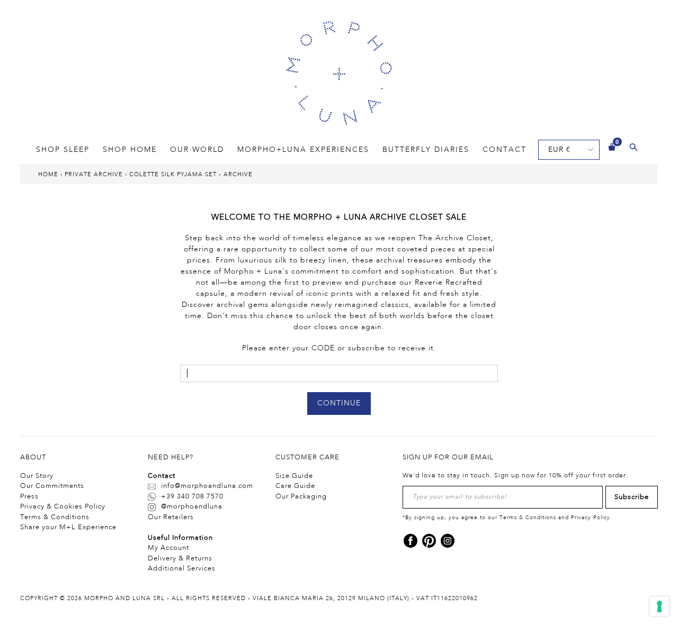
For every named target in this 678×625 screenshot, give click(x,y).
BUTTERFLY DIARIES (425, 149)
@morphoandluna (191, 506)
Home (48, 174)
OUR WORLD (197, 149)
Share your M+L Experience (68, 527)
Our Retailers (171, 517)
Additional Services (182, 568)
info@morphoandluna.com (207, 486)
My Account (168, 548)
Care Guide (295, 486)
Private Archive (94, 174)
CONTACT (505, 149)
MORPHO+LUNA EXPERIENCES (303, 149)
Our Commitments (52, 486)
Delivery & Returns (180, 558)
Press (29, 496)
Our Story (36, 476)
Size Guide (294, 476)
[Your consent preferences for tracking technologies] (659, 606)
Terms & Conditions (55, 517)
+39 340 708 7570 (192, 496)
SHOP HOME (130, 149)
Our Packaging (301, 496)
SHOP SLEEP (63, 149)
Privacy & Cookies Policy (62, 506)
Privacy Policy (590, 517)
